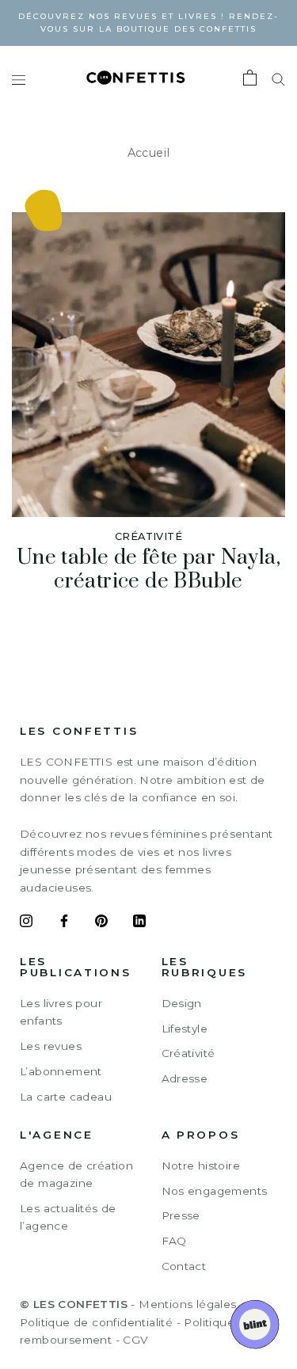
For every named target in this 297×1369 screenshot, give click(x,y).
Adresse (185, 1078)
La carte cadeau (66, 1096)
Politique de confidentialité (96, 1322)
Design (182, 1003)
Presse (181, 1215)
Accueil (149, 153)
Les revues (51, 1046)
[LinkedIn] (139, 923)
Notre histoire (201, 1165)
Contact (184, 1266)
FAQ (174, 1240)
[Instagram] (26, 923)
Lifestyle (185, 1028)
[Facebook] (64, 923)
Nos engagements (215, 1191)
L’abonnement (61, 1071)
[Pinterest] (101, 923)
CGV (135, 1339)
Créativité (188, 1053)
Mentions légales (187, 1304)
